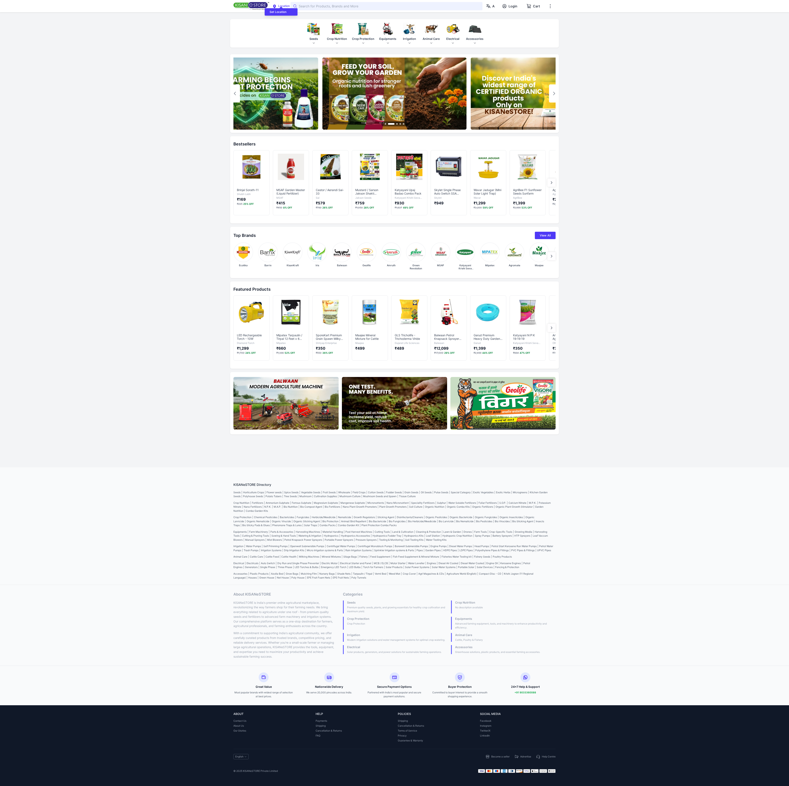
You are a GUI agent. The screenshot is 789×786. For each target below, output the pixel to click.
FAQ (318, 735)
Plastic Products (259, 573)
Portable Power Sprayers (339, 539)
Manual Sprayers (255, 539)
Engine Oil (492, 563)
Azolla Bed (277, 573)
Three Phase (285, 567)
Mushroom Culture (350, 496)
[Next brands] (551, 256)
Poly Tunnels (358, 577)
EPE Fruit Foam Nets (318, 577)
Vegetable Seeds (310, 492)
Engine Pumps (438, 546)
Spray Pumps (482, 535)
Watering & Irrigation (309, 535)
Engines (431, 563)
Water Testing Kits (436, 539)
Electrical (238, 563)
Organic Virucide (281, 521)
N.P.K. (267, 506)
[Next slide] (554, 93)
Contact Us (239, 720)
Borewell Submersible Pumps (411, 546)
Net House (283, 577)
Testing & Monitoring (391, 539)
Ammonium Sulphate (277, 502)
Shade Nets (344, 573)
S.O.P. (502, 502)
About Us (238, 725)
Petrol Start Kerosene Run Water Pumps (514, 546)
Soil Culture (415, 506)
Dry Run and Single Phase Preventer (298, 563)
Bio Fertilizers (332, 506)
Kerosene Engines (510, 563)
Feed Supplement (380, 556)
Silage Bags (350, 556)
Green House (266, 577)
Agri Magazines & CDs (431, 573)
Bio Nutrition (291, 506)
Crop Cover (409, 573)
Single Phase (267, 567)
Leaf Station (433, 535)
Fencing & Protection (507, 567)
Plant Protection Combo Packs (379, 525)
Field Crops (359, 492)
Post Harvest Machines (358, 531)
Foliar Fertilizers (488, 502)
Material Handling (333, 531)
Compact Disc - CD (490, 573)
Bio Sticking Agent (522, 521)
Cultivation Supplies (325, 496)
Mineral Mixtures (331, 556)
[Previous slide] (235, 93)
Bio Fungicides (397, 521)
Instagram (485, 725)
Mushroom (305, 496)
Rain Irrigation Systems (358, 550)
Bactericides (287, 517)
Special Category (461, 492)
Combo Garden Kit (348, 525)
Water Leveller (416, 563)
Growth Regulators (364, 517)
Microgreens (520, 492)
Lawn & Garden (452, 531)
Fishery (363, 556)
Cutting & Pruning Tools (255, 535)
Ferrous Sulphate (301, 502)
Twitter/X (485, 730)
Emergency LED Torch (333, 567)
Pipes (419, 550)
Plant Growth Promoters (393, 506)
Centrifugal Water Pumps (341, 546)
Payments (321, 720)
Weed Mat (394, 573)
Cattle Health (288, 556)
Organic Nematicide (258, 521)
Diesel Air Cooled (448, 563)
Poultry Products (502, 556)
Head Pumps (481, 546)
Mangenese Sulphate (352, 502)
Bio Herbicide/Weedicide (422, 521)
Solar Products (394, 567)
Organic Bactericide (461, 517)
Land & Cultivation (402, 531)
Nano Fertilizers (253, 506)
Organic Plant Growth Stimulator (514, 506)
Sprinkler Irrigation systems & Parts (394, 550)
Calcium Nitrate (517, 502)
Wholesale (344, 492)
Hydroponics (331, 535)
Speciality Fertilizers (423, 502)
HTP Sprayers (522, 535)
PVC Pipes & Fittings (523, 550)
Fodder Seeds (394, 492)
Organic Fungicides (486, 517)
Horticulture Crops (253, 492)
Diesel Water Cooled (472, 563)
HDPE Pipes (450, 550)
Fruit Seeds (329, 492)
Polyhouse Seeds (253, 496)
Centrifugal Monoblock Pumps (375, 546)
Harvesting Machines (308, 531)
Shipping (321, 725)
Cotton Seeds (376, 492)
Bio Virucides (502, 521)
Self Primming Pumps (275, 546)
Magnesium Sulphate (326, 502)
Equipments (240, 531)
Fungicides (303, 517)
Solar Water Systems (444, 567)
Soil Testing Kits (414, 539)
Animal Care (240, 556)
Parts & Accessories (281, 531)
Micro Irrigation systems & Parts (325, 550)
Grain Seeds (411, 492)
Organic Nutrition (434, 506)
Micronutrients (375, 502)
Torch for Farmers (373, 567)
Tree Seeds (290, 496)
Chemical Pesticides (265, 517)
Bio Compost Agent (311, 506)
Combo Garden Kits (257, 510)
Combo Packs (328, 525)
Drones (468, 531)
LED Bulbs (355, 567)
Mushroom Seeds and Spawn (380, 496)
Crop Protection (242, 517)
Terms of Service (407, 730)
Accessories (240, 573)
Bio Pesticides (484, 521)
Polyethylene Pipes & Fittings (492, 550)
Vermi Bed (380, 573)
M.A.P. (277, 506)
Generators (251, 567)
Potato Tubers (273, 496)
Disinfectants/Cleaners (410, 517)
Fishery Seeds (482, 556)
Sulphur (441, 502)
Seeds (237, 492)
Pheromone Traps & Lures (287, 525)
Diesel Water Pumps (460, 546)
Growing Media (523, 531)
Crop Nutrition (241, 502)
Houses (252, 577)
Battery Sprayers (502, 535)
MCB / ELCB (381, 563)
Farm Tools (480, 531)
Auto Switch (268, 563)
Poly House (298, 577)
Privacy (402, 735)
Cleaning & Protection (428, 531)
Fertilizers (257, 502)
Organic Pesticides (436, 517)
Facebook (485, 720)
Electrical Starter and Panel (355, 563)
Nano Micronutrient (397, 502)
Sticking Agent (385, 517)
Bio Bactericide (377, 521)
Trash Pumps (251, 550)
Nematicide (344, 517)
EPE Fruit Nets (341, 577)
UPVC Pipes (544, 550)
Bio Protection (330, 521)
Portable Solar (466, 567)
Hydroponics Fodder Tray (387, 535)
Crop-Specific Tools (500, 531)
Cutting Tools (382, 531)
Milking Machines (309, 556)
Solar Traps (310, 525)
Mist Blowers (274, 539)
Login (513, 6)
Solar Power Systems (417, 567)
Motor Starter (398, 563)
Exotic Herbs (503, 492)
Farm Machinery (258, 531)
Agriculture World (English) (461, 573)
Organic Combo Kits (458, 506)
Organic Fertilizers (482, 506)
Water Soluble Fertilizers (462, 502)
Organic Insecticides (511, 517)
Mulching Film (309, 573)
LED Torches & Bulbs (306, 567)
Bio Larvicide (446, 521)
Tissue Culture (407, 496)
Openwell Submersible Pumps (307, 546)
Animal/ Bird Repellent (353, 521)
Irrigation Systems (271, 550)
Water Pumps (253, 546)
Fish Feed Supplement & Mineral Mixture (416, 556)
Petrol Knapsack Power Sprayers (303, 539)
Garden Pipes (433, 550)
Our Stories (239, 730)
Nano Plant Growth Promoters (360, 506)
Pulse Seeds (441, 492)
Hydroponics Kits (413, 535)
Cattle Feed (272, 556)
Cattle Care (256, 556)
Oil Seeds (426, 492)
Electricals (252, 563)
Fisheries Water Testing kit (457, 556)
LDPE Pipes (466, 550)
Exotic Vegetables (483, 492)
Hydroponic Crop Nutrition (457, 535)
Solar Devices (485, 567)
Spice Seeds (291, 492)
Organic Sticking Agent (306, 521)
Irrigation (238, 546)
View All (545, 235)
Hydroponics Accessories (355, 535)
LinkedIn (485, 735)
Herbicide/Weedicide (324, 517)
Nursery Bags (327, 573)
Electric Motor (330, 563)
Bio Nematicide (465, 521)
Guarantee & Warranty (410, 740)
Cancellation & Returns (329, 730)
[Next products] (551, 183)
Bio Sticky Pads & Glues (256, 525)
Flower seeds (274, 492)
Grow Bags (292, 573)
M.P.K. (532, 502)
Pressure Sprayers (366, 539)
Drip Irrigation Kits (294, 550)
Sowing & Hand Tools (283, 535)
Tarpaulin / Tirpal (362, 573)
